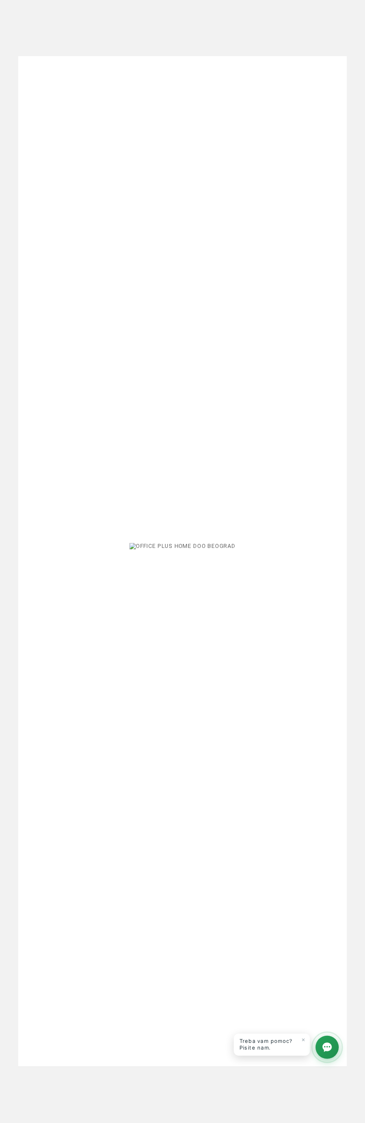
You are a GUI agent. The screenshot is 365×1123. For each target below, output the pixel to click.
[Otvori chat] (327, 1047)
